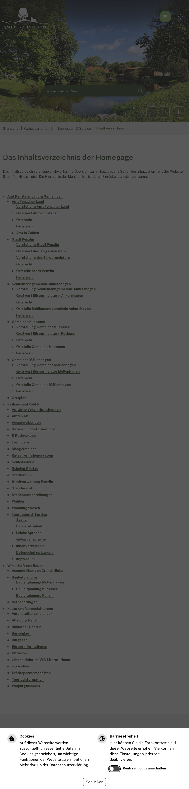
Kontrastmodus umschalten (144, 768)
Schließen (94, 782)
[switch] (114, 769)
